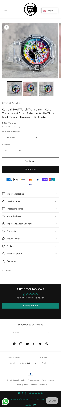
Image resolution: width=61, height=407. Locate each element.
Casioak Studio (19, 380)
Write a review (30, 305)
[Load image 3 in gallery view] (46, 88)
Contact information (39, 385)
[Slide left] (3, 89)
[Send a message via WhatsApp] (5, 401)
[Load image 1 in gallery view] (14, 88)
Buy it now (30, 169)
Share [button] (8, 270)
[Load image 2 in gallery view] (30, 88)
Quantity (6, 144)
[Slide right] (57, 89)
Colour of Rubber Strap (12, 131)
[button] (6, 9)
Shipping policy (22, 385)
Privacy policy (33, 380)
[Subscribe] (47, 332)
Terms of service (48, 380)
